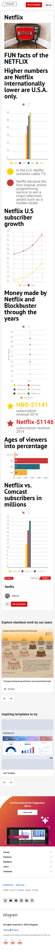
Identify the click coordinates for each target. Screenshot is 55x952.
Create (6, 852)
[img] (26, 146)
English (5, 890)
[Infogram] (9, 5)
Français (35, 890)
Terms (6, 930)
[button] (14, 163)
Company (7, 871)
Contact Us (8, 885)
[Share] (7, 604)
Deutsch (12, 890)
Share (10, 578)
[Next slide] (10, 698)
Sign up (49, 5)
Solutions (7, 862)
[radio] (25, 104)
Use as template (34, 5)
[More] (49, 15)
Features (7, 857)
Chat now (20, 885)
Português (20, 890)
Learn (6, 866)
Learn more (27, 812)
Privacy (14, 930)
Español (28, 890)
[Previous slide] (4, 698)
